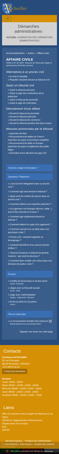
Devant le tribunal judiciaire (23, 116)
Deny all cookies (33, 450)
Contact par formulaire (14, 371)
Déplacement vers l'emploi (15, 423)
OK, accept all (12, 450)
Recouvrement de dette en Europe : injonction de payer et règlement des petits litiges (28, 146)
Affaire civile (43, 53)
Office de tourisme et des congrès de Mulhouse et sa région (27, 415)
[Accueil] (14, 7)
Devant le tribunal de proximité (24, 113)
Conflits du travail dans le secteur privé (28, 281)
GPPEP (6, 430)
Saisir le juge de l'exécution (23, 103)
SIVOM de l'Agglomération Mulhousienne (22, 420)
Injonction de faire (18, 133)
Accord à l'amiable (18, 76)
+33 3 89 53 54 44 (11, 367)
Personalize (51, 450)
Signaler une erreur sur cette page (36, 331)
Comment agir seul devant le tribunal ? (28, 191)
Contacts (12, 351)
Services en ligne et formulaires (22, 168)
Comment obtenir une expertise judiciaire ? (30, 204)
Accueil (11, 37)
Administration (27, 37)
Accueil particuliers (15, 53)
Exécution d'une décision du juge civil (28, 153)
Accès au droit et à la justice (23, 302)
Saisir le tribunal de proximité (24, 100)
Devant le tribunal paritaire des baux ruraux (30, 123)
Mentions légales (13, 441)
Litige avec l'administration (23, 295)
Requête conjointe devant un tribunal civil (30, 80)
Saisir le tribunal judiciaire (22, 90)
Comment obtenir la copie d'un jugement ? (30, 224)
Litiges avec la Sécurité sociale (25, 288)
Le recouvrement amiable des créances (31, 321)
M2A (4, 427)
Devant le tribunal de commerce (25, 120)
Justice (31, 53)
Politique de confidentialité (38, 441)
